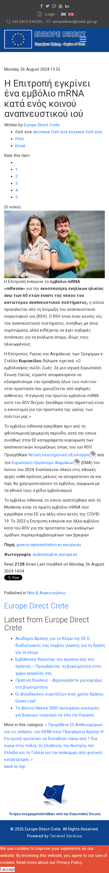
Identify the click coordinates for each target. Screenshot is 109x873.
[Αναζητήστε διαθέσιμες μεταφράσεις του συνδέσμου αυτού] (93, 454)
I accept (7, 869)
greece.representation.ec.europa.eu (48, 544)
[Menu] (83, 39)
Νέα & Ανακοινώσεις (46, 592)
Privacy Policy (69, 862)
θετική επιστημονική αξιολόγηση (59, 454)
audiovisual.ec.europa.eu (55, 554)
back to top (14, 766)
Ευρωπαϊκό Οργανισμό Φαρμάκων (43, 462)
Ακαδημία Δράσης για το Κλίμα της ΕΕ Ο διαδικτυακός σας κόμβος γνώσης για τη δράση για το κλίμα (60, 645)
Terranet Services (66, 836)
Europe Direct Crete (42, 124)
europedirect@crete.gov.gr (75, 21)
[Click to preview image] (54, 244)
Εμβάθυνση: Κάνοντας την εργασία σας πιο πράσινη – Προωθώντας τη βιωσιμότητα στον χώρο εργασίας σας (58, 666)
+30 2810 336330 (27, 21)
